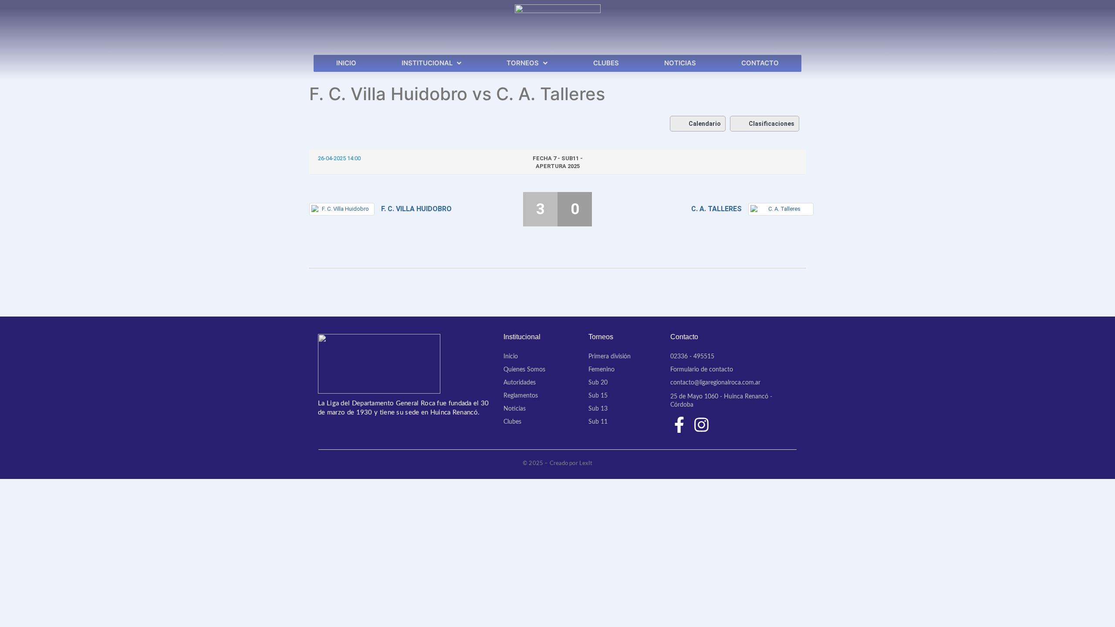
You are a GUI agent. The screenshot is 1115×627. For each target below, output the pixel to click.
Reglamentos (520, 396)
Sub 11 (598, 422)
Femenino (601, 370)
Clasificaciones (771, 123)
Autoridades (519, 383)
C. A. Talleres (716, 209)
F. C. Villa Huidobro (416, 209)
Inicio (510, 357)
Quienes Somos (524, 370)
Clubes (512, 422)
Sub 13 (598, 409)
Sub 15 (598, 396)
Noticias (514, 409)
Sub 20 (598, 383)
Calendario (705, 123)
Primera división (609, 357)
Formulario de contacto (701, 370)
